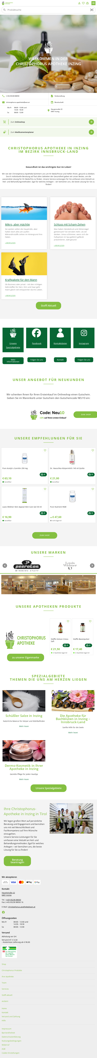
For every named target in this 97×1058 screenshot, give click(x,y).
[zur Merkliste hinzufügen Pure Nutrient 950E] (92, 489)
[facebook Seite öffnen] (3, 912)
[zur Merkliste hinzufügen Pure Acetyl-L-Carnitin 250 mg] (45, 450)
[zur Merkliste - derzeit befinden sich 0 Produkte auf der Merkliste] (83, 3)
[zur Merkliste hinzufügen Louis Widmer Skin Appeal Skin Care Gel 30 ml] (45, 489)
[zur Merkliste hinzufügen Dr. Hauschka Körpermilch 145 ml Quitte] (92, 450)
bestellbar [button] (7, 482)
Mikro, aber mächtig (17, 224)
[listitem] (24, 96)
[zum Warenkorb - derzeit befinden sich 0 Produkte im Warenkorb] (87, 3)
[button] (92, 10)
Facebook (36, 343)
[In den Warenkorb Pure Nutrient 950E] (91, 513)
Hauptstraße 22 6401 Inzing (8, 894)
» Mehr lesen (10, 243)
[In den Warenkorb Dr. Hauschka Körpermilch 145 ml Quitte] (91, 474)
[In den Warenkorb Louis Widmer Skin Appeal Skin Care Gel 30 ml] (43, 513)
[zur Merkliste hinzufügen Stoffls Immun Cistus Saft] (68, 621)
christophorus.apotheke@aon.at (21, 907)
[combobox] (48, 10)
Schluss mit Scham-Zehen (69, 224)
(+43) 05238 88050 (13, 900)
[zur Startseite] (39, 3)
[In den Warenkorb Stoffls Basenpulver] (88, 645)
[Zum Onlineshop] (91, 122)
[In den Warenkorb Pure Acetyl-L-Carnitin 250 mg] (43, 474)
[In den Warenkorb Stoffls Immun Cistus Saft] (66, 645)
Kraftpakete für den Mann (21, 280)
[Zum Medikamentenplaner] (91, 132)
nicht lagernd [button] (56, 520)
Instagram (84, 343)
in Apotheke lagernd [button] (60, 653)
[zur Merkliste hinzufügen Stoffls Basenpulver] (90, 621)
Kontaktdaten (60, 343)
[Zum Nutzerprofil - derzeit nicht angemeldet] (79, 3)
